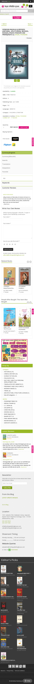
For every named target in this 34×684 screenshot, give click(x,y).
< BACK (4, 24)
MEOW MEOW (4, 610)
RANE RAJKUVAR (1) (9, 414)
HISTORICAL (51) (9, 371)
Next (18, 80)
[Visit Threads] (24, 666)
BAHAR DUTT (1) (9, 416)
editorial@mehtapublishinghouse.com (13, 255)
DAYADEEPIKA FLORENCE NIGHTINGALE (7, 287)
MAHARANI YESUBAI (22, 596)
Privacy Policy (10, 670)
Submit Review (8, 249)
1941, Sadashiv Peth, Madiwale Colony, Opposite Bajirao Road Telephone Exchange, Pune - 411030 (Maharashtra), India (16, 516)
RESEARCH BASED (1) (10, 388)
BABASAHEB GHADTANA (7, 573)
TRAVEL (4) (7, 391)
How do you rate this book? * (11, 241)
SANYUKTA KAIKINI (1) (10, 423)
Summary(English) (8, 153)
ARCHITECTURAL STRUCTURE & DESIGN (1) (16, 393)
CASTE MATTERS (5, 585)
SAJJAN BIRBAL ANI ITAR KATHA (24, 288)
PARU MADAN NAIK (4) (10, 418)
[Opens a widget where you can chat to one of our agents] (27, 681)
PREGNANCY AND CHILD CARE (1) (14, 386)
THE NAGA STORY (5, 635)
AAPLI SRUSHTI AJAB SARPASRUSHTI (24, 328)
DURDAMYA (10, 453)
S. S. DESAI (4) (8, 405)
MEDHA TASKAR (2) (9, 403)
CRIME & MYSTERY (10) (11, 374)
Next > (30, 24)
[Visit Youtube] (17, 666)
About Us (3, 670)
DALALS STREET (5, 623)
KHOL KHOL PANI (5, 647)
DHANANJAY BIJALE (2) (10, 401)
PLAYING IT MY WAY (22, 585)
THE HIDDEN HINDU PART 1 (23, 573)
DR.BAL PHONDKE (21, 35)
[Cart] (21, 6)
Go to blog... (5, 504)
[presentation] (28, 262)
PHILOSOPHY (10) (9, 378)
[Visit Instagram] (20, 666)
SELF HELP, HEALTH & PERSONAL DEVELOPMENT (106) (14, 381)
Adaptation (6, 168)
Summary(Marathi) (9, 156)
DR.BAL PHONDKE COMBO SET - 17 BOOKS (14, 117)
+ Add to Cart (24, 127)
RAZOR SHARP (20, 635)
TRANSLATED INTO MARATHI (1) (13, 384)
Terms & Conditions (20, 670)
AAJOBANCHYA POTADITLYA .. (8, 660)
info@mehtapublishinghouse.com (11, 526)
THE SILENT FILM (21, 610)
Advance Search (4, 14)
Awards (4, 160)
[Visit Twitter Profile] (13, 666)
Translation (6, 164)
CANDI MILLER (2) (9, 410)
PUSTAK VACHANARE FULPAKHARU (9, 328)
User (9, 1)
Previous (15, 80)
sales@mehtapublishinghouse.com (12, 528)
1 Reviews (29, 38)
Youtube (5, 172)
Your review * (7, 223)
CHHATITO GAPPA (11, 435)
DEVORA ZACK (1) (9, 412)
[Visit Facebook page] (9, 666)
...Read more (6, 204)
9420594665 (14, 550)
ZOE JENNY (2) (8, 407)
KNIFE (18, 623)
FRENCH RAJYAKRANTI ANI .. (7, 596)
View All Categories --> (10, 395)
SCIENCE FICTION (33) (10, 376)
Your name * (6, 217)
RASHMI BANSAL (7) (10, 420)
